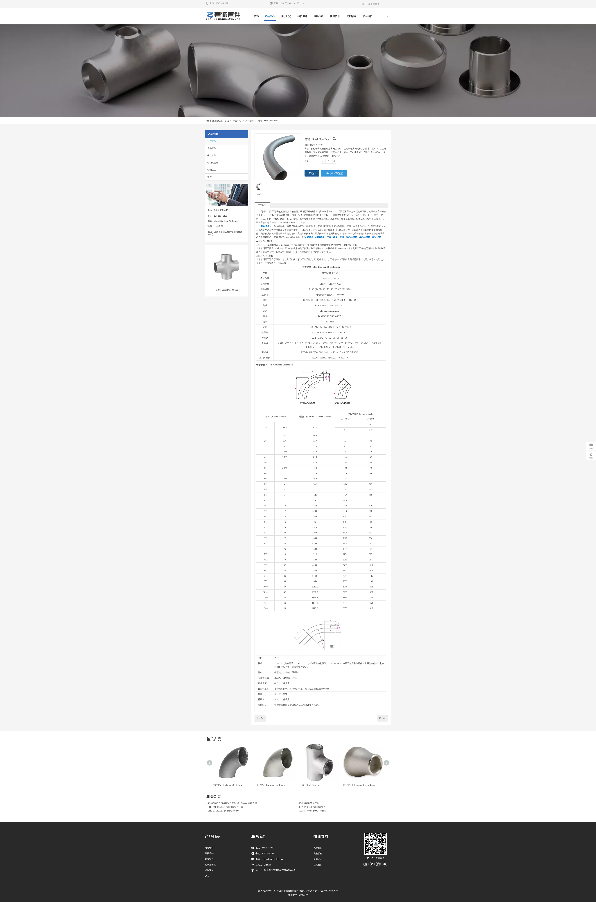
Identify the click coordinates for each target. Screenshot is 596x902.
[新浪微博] (384, 863)
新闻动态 (318, 859)
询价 (311, 173)
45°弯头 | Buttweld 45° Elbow (271, 785)
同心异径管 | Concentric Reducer (226, 290)
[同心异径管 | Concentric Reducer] (226, 266)
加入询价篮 (336, 173)
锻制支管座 (212, 162)
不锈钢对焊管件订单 (309, 803)
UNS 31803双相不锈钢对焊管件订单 (225, 807)
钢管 (209, 177)
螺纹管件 (211, 155)
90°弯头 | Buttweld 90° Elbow (227, 785)
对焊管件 (211, 141)
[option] (226, 269)
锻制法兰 (211, 170)
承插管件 (211, 148)
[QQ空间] (378, 863)
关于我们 (318, 848)
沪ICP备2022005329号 (326, 890)
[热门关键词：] (388, 16)
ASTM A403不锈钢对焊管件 (312, 810)
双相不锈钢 (264, 357)
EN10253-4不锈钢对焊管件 (312, 807)
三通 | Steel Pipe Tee (310, 785)
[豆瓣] (365, 863)
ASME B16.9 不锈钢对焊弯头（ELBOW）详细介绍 (232, 803)
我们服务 (318, 853)
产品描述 (262, 205)
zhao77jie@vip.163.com (292, 3)
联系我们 (318, 865)
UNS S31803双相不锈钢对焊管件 (224, 810)
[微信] (372, 863)
